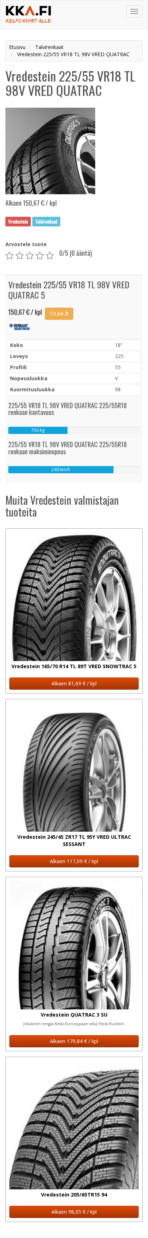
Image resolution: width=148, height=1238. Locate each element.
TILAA (57, 313)
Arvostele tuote (26, 244)
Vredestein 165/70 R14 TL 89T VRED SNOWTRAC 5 (74, 666)
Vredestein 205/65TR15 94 (74, 1194)
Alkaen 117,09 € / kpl (74, 861)
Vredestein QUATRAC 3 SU (74, 1014)
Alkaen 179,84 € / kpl (74, 1041)
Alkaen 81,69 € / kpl (74, 683)
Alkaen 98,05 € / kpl (74, 1211)
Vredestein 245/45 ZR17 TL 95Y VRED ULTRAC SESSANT (74, 840)
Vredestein (18, 221)
